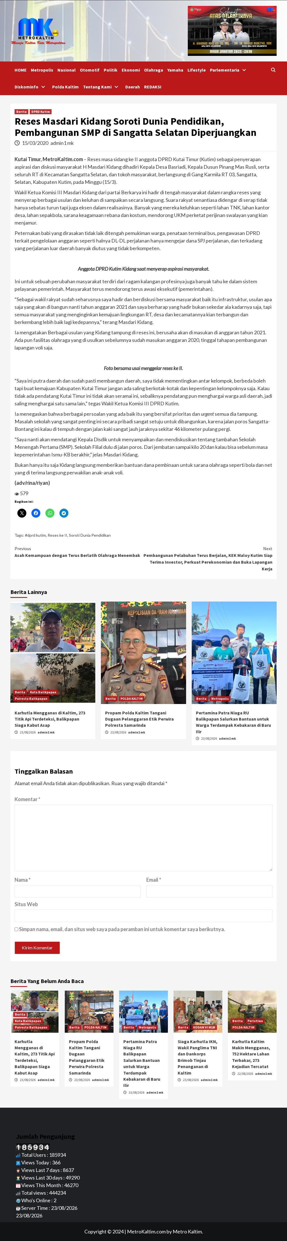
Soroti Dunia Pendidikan (90, 535)
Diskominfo (26, 87)
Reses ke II (57, 535)
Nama (23, 880)
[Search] (273, 70)
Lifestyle (197, 70)
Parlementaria (224, 70)
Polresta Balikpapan (31, 698)
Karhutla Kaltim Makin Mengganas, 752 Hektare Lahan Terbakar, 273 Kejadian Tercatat (251, 1054)
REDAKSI (152, 87)
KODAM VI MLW (204, 1027)
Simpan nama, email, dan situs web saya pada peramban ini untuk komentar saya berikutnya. (122, 929)
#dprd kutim (35, 535)
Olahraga (153, 70)
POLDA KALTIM (132, 698)
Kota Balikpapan (43, 692)
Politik (110, 70)
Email (153, 880)
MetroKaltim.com (146, 1231)
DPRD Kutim (40, 111)
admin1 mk (62, 143)
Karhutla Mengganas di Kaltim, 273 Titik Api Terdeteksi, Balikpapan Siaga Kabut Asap (50, 719)
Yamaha (175, 70)
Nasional (66, 70)
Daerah (132, 87)
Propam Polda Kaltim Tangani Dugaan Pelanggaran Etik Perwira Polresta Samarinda (139, 719)
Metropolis (42, 70)
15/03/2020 (35, 143)
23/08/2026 (28, 732)
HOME (21, 70)
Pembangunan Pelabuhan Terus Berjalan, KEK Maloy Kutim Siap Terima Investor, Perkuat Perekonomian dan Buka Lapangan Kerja (208, 559)
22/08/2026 (245, 1073)
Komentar (27, 799)
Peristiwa (255, 1021)
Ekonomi (131, 70)
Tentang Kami (97, 87)
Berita (21, 111)
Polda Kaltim (65, 87)
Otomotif (89, 70)
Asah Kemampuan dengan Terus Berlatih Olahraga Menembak (77, 552)
